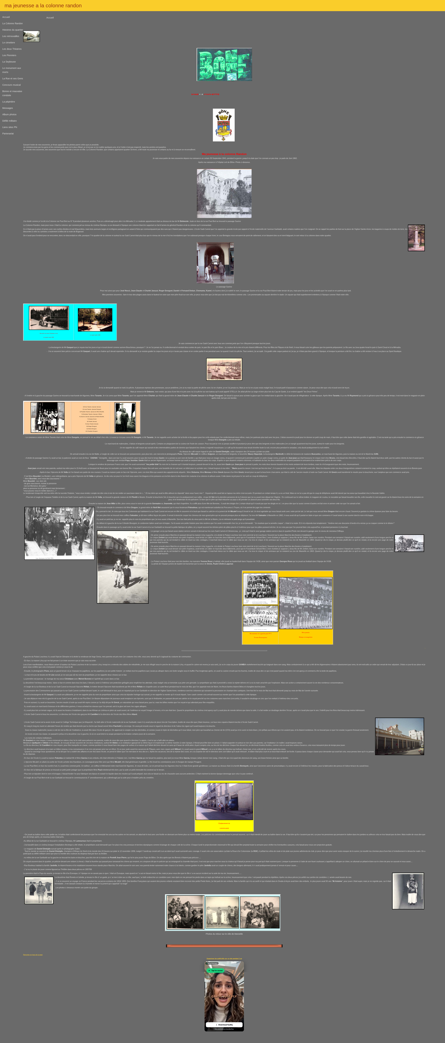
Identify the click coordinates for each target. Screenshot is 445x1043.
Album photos (9, 114)
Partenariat (8, 133)
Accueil (6, 17)
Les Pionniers (9, 55)
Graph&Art (218, 1035)
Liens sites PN (9, 127)
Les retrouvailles (10, 36)
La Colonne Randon (12, 23)
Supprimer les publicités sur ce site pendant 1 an (224, 958)
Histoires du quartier (12, 30)
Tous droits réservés (230, 1035)
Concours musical (11, 85)
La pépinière (8, 101)
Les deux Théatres (12, 49)
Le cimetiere (8, 42)
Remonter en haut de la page (33, 955)
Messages (7, 108)
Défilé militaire (9, 121)
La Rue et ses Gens (12, 78)
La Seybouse (9, 61)
